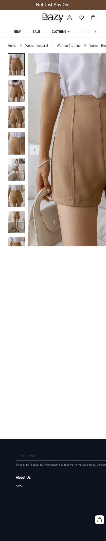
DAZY (19, 486)
